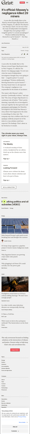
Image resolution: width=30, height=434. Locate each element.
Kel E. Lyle (4, 316)
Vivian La (4, 250)
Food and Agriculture (7, 370)
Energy (11, 208)
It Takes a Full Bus (8, 314)
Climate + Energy (24, 50)
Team (3, 381)
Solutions (4, 364)
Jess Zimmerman (6, 43)
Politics (3, 362)
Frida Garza (4, 327)
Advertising (4, 405)
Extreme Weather (6, 368)
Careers (3, 385)
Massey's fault (15, 71)
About (3, 379)
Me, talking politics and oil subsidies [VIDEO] (15, 203)
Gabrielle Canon (5, 300)
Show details (22, 422)
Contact (3, 383)
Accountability (5, 366)
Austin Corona (7, 241)
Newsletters (4, 399)
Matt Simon (4, 259)
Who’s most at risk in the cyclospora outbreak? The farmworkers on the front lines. (15, 323)
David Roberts (5, 208)
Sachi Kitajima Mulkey (7, 309)
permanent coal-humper (10, 107)
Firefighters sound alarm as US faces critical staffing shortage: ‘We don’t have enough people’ (15, 295)
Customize (14, 431)
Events (3, 401)
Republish (4, 407)
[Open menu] (27, 2)
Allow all (15, 426)
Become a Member (6, 403)
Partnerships (5, 387)
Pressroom (4, 389)
